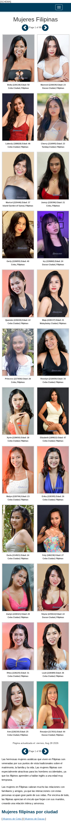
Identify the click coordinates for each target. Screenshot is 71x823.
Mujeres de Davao (34, 818)
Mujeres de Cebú (12, 818)
